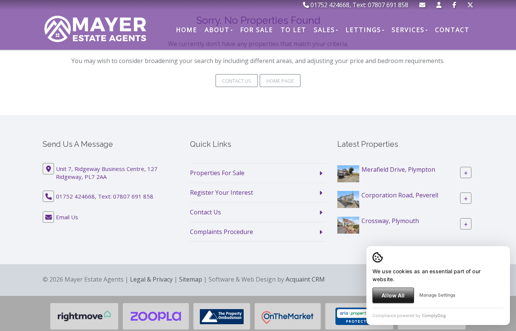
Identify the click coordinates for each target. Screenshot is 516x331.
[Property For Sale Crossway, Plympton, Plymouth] (348, 224)
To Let (293, 30)
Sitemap (190, 279)
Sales (324, 30)
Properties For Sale (217, 173)
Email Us (67, 217)
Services (408, 30)
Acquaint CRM (305, 279)
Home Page (280, 80)
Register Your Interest (221, 192)
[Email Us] (422, 5)
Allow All (393, 295)
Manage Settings (437, 295)
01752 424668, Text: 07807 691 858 (358, 5)
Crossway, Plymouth (390, 221)
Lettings (363, 30)
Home (186, 30)
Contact (452, 30)
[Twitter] (470, 5)
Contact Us (236, 80)
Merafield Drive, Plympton (398, 169)
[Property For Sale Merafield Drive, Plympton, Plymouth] (348, 173)
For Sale (256, 30)
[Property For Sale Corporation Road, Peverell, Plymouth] (348, 199)
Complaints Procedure (221, 232)
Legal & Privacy (151, 279)
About (217, 30)
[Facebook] (454, 5)
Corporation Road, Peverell (400, 195)
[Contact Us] (439, 5)
